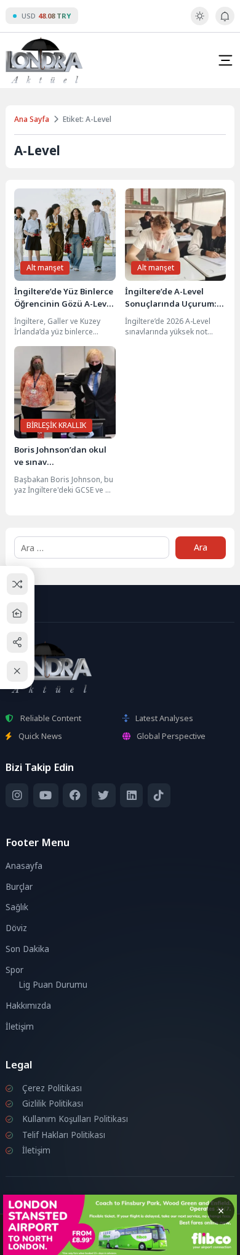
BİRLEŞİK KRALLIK (56, 425)
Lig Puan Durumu (52, 984)
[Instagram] (17, 795)
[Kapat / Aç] (17, 671)
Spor (14, 969)
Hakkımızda (28, 1005)
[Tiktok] (159, 795)
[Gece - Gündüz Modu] (200, 22)
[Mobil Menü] (225, 60)
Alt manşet (44, 267)
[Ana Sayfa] (17, 613)
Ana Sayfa (31, 119)
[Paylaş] (17, 642)
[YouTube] (45, 795)
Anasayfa (24, 865)
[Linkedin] (131, 795)
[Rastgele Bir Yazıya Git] (17, 584)
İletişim (20, 1026)
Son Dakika (27, 948)
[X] (104, 795)
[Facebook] (75, 795)
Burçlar (19, 886)
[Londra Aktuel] (44, 60)
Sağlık (17, 907)
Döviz (16, 928)
